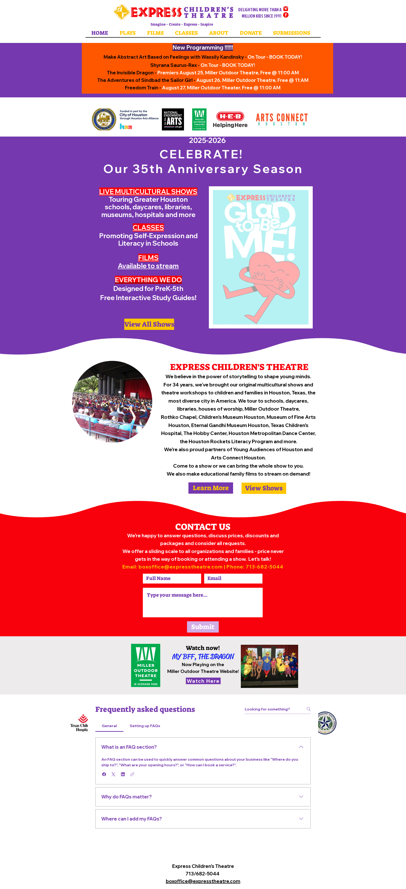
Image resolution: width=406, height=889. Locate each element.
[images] (286, 15)
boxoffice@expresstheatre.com (181, 567)
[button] (104, 774)
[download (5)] (285, 8)
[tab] (109, 726)
